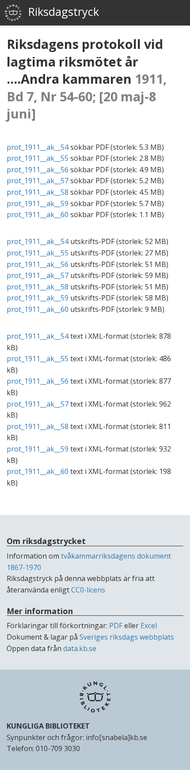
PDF (115, 625)
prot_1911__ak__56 (37, 169)
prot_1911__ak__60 (37, 214)
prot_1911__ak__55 (37, 158)
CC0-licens (88, 590)
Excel (149, 625)
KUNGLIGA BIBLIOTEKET (48, 726)
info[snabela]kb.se (116, 737)
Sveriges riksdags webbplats (127, 637)
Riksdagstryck (60, 11)
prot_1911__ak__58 (37, 192)
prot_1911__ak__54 (37, 147)
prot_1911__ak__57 (37, 180)
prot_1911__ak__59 (37, 203)
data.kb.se (79, 648)
